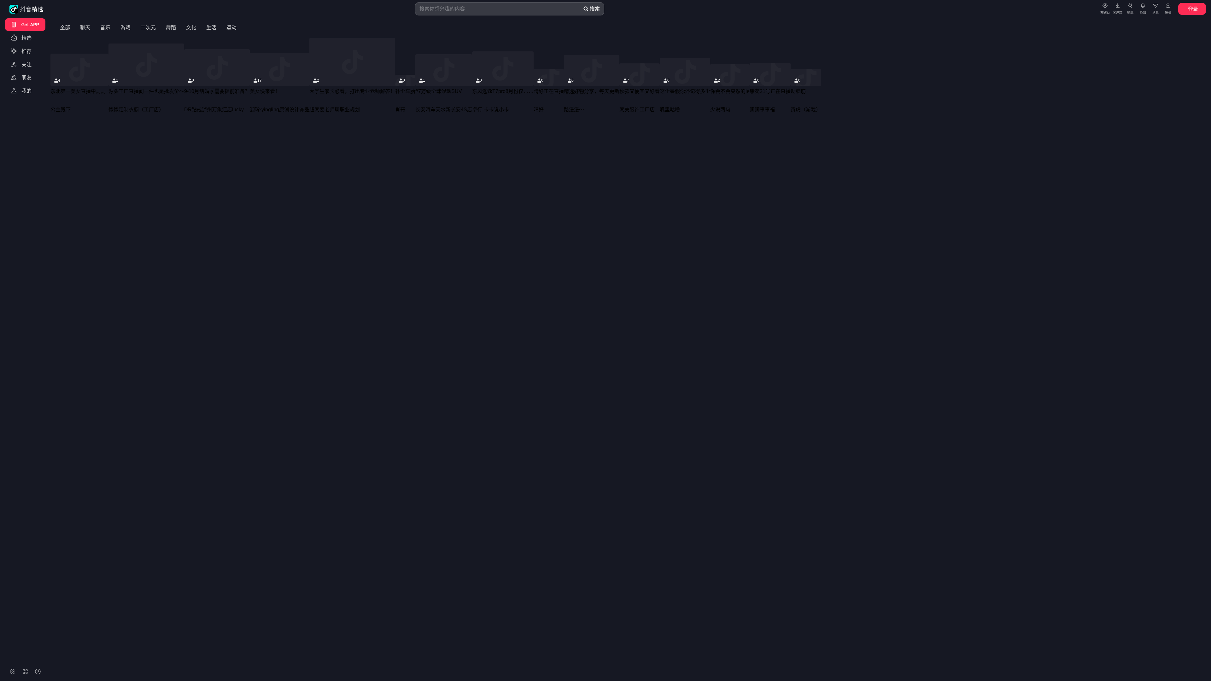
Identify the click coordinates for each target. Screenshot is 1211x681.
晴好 (539, 109)
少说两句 (720, 109)
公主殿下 (60, 109)
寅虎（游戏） (806, 109)
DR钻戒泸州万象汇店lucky (214, 109)
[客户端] (1118, 5)
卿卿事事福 (762, 109)
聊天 (85, 27)
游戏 (125, 27)
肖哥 (400, 109)
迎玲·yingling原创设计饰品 (279, 109)
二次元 (148, 27)
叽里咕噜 (670, 109)
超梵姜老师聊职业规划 (334, 109)
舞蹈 (171, 27)
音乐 (105, 27)
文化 (191, 27)
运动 (231, 27)
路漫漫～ (574, 109)
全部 (65, 27)
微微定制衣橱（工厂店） (136, 109)
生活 (211, 27)
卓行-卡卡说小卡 (490, 109)
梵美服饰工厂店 (637, 109)
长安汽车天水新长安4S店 (443, 109)
